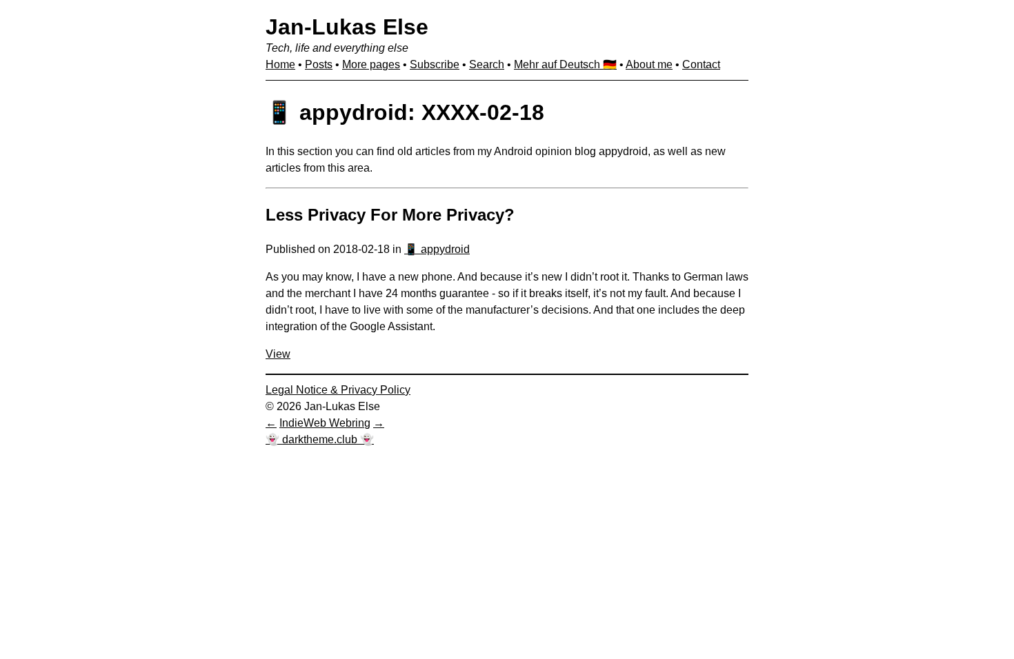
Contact (701, 64)
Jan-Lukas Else (347, 26)
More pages (371, 64)
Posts (318, 64)
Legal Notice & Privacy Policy (338, 390)
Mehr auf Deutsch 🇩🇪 (565, 64)
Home (280, 64)
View (278, 354)
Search (486, 64)
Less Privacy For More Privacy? (390, 214)
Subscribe (434, 64)
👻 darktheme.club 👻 (320, 439)
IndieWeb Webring (324, 423)
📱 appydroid (437, 249)
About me (649, 64)
